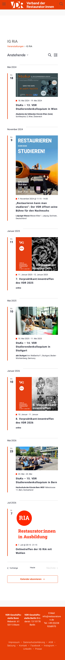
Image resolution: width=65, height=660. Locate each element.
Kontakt (23, 645)
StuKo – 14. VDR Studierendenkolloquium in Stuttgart (33, 346)
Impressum (14, 642)
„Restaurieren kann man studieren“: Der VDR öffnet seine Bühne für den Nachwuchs (37, 207)
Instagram (49, 645)
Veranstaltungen (15, 46)
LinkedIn (27, 649)
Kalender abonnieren (30, 579)
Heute (32, 567)
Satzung (11, 645)
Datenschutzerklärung (34, 642)
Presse (38, 649)
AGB (51, 642)
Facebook (35, 645)
